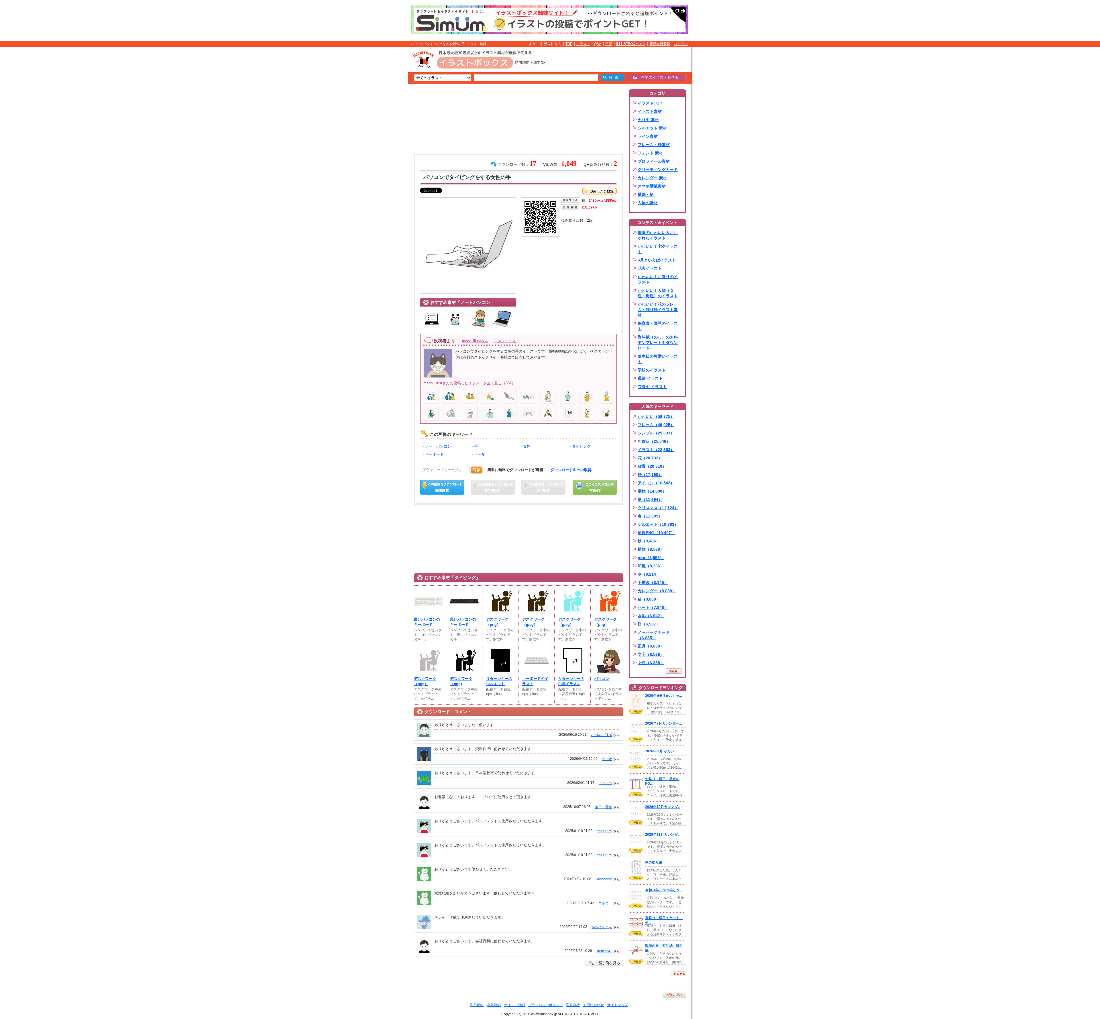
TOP (568, 44)
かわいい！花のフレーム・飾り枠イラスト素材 (658, 309)
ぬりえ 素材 (648, 119)
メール (479, 454)
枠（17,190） (650, 474)
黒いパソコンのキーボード (463, 622)
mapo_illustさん (475, 341)
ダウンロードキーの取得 (571, 470)
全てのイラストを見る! (658, 77)
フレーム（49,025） (656, 424)
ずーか (607, 759)
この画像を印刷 (595, 487)
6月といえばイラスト (657, 260)
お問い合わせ (593, 1005)
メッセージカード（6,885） (654, 635)
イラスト (583, 44)
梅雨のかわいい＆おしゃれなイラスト (658, 235)
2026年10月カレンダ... (662, 807)
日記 (608, 44)
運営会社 (573, 1005)
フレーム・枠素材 (654, 144)
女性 (527, 446)
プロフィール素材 (654, 161)
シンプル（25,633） (656, 433)
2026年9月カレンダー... (663, 723)
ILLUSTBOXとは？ (630, 44)
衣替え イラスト (652, 386)
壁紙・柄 (646, 194)
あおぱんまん (602, 927)
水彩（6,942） (651, 615)
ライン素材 (648, 136)
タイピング (581, 446)
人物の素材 (648, 202)
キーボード (434, 454)
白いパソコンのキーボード (427, 622)
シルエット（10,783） (658, 524)
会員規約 (494, 1005)
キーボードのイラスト (535, 681)
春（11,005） (650, 516)
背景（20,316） (652, 466)
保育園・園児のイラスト (658, 326)
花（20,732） (650, 458)
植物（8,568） (651, 549)
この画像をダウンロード (442, 487)
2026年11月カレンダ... (662, 835)
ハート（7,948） (653, 607)
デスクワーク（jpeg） (533, 622)
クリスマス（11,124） (658, 507)
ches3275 (604, 831)
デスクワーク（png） (497, 622)
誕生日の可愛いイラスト (658, 359)
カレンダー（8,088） (657, 591)
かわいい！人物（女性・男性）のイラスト (658, 293)
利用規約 (477, 1005)
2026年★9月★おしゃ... (663, 696)
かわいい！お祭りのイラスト (658, 279)
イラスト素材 (650, 111)
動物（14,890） (652, 491)
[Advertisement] (381, 135)
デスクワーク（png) (461, 681)
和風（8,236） (651, 566)
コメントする (505, 341)
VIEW (636, 711)
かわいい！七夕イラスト (658, 249)
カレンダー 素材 (652, 178)
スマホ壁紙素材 (652, 186)
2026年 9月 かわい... (661, 751)
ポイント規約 (514, 1005)
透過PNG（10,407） (656, 532)
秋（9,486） (649, 541)
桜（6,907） (649, 624)
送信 (476, 470)
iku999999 (604, 879)
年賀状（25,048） (654, 441)
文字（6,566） (651, 654)
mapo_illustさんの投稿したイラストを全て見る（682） (469, 383)
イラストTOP (650, 103)
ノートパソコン (438, 446)
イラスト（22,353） (656, 449)
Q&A (597, 44)
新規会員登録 (659, 44)
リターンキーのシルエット (499, 681)
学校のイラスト (652, 370)
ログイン (681, 44)
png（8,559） (651, 557)
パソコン (601, 678)
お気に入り (599, 191)
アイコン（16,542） (656, 483)
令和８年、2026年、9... (663, 890)
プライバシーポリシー (545, 1005)
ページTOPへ (674, 994)
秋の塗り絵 (653, 862)
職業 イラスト (650, 378)
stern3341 (604, 951)
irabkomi (605, 783)
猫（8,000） (649, 599)
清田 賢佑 (603, 807)
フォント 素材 (650, 153)
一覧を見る (673, 671)
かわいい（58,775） (656, 416)
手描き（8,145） (653, 582)
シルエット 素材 (652, 128)
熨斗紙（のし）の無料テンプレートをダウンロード (658, 342)
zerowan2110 (601, 735)
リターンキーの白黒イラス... (571, 681)
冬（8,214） (649, 574)
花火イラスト (650, 268)
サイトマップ (617, 1005)
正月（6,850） (651, 646)
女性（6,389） (651, 662)
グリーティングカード (658, 169)
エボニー (605, 903)
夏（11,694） (650, 499)
